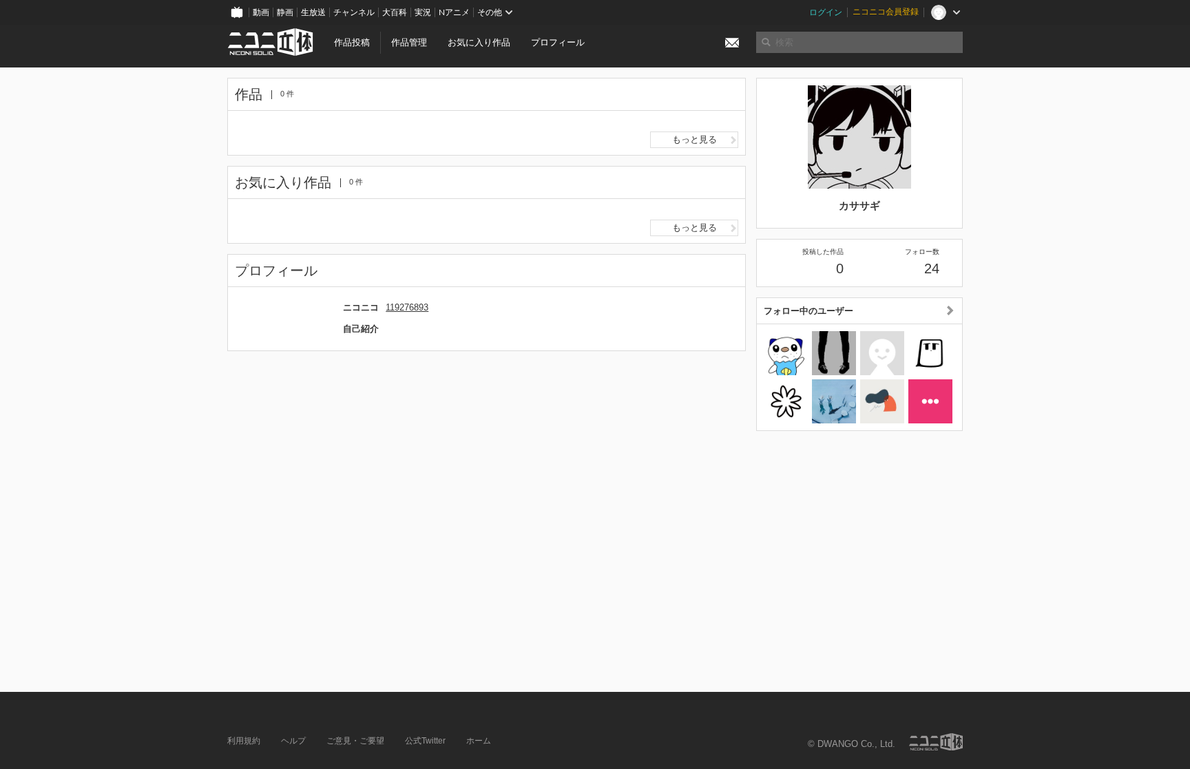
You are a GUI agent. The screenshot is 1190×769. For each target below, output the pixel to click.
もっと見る (694, 139)
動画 (261, 12)
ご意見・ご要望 (355, 741)
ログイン (825, 12)
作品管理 (409, 42)
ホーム (478, 741)
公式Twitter (425, 741)
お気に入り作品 (479, 42)
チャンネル (354, 12)
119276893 (407, 307)
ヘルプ (293, 741)
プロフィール (558, 42)
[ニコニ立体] (936, 741)
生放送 (313, 12)
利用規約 (243, 741)
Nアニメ (454, 12)
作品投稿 (352, 42)
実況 (423, 12)
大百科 (394, 12)
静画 (285, 12)
